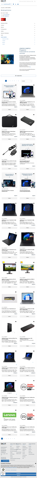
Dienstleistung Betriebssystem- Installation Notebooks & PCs (9, 102)
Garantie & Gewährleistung (25, 447)
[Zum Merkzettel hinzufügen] (16, 85)
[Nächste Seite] (16, 81)
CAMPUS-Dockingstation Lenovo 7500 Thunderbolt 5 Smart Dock (26, 339)
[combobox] (26, 1)
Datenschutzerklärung (13, 449)
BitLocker (24, 456)
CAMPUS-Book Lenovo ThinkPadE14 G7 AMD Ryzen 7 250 (9, 220)
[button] (34, 23)
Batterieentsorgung (13, 451)
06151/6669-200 (6, 14)
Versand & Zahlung (18, 447)
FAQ (23, 458)
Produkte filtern (19, 75)
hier (30, 66)
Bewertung (30, 452)
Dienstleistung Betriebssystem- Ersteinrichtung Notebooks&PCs (25, 191)
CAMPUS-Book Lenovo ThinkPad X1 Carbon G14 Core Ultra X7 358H (9, 398)
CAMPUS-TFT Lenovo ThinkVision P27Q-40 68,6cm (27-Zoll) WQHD (9, 280)
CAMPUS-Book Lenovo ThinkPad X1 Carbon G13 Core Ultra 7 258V (9, 368)
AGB (11, 446)
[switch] (3, 474)
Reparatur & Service (24, 450)
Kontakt (30, 446)
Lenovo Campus (11, 456)
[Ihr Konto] (16, 4)
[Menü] (2, 4)
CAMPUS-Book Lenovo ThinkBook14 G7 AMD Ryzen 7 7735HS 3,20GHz (27, 309)
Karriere (30, 451)
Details (9, 109)
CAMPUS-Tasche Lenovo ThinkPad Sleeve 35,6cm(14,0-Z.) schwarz (8, 132)
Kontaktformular (3, 458)
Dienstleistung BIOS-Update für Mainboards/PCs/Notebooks (25, 161)
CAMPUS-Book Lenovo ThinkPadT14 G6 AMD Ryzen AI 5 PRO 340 (27, 250)
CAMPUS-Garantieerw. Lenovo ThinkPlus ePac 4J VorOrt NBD (27, 427)
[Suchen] (35, 1)
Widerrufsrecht (18, 453)
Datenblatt (3, 263)
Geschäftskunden (31, 454)
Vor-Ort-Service (24, 453)
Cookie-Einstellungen (12, 453)
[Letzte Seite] (18, 81)
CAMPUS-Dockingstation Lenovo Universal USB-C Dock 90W (27, 132)
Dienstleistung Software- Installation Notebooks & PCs (8, 191)
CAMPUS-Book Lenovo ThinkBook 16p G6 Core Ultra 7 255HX (27, 368)
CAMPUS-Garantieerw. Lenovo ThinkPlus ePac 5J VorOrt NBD (9, 427)
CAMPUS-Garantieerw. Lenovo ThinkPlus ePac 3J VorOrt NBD (27, 398)
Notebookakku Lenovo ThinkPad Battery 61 (9, 308)
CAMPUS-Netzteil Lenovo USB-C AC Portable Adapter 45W (9, 161)
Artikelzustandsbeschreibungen (15, 458)
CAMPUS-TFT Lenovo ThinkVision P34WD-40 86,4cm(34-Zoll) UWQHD (27, 280)
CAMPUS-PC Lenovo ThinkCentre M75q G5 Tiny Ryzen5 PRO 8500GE (9, 339)
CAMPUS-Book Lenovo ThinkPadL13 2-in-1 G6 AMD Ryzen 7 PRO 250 (27, 102)
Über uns (30, 449)
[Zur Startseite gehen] (3, 1)
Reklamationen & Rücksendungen (18, 451)
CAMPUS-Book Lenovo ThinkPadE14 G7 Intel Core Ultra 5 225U (9, 250)
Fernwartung (24, 455)
